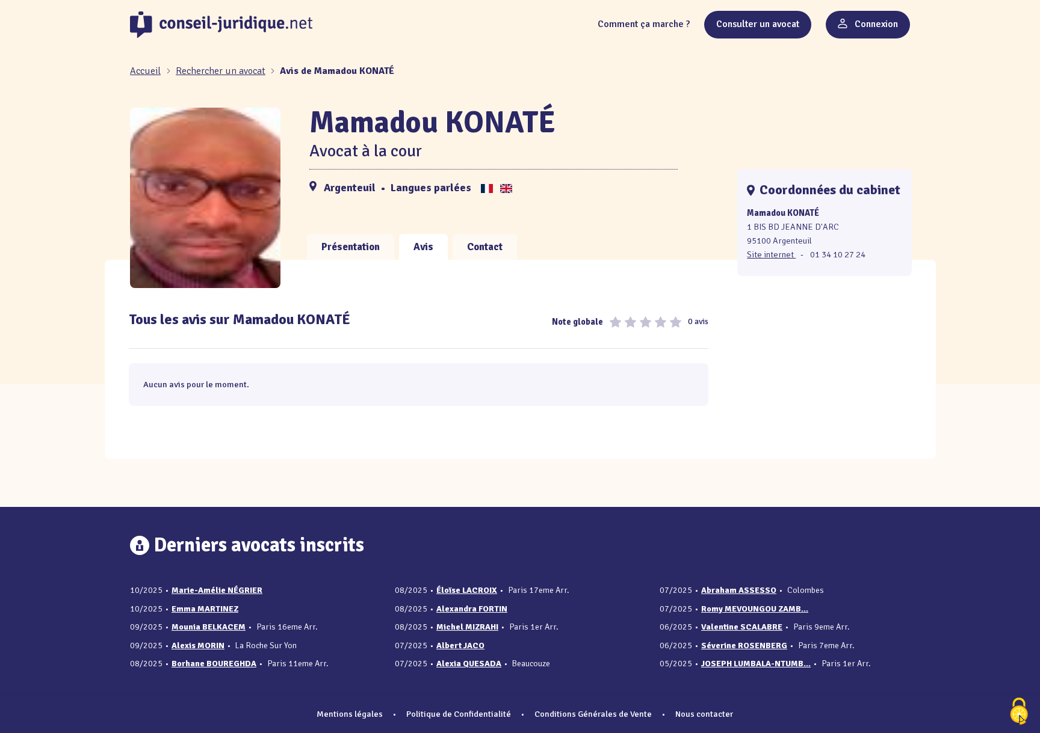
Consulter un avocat (757, 24)
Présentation (350, 247)
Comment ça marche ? (644, 24)
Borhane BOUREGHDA (214, 663)
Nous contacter (704, 713)
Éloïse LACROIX (466, 590)
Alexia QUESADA (468, 663)
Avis (423, 247)
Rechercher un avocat (220, 71)
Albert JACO (460, 645)
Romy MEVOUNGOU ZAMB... (754, 609)
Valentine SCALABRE (741, 627)
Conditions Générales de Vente (593, 713)
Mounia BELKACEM (209, 627)
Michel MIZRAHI (467, 627)
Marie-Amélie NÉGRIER (217, 590)
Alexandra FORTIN (471, 609)
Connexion (875, 24)
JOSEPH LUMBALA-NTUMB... (756, 663)
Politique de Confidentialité (458, 713)
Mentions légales (350, 713)
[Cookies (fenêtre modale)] (1019, 712)
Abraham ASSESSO (738, 590)
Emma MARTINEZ (205, 609)
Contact (485, 247)
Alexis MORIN (198, 645)
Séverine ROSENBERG (744, 645)
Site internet (771, 254)
